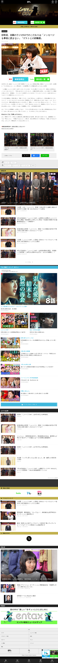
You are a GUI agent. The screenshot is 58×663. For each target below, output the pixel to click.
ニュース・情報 (33, 632)
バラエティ (13, 162)
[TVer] (20, 22)
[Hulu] (38, 22)
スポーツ (3, 639)
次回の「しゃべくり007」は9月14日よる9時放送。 (33, 414)
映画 (31, 636)
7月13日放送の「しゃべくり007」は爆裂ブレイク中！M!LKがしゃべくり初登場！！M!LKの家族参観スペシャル (37, 469)
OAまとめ (4, 31)
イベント (32, 643)
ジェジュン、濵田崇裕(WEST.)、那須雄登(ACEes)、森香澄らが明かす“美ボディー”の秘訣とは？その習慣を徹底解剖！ (37, 437)
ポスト (27, 155)
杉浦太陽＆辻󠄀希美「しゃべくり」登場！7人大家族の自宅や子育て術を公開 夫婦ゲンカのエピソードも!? (37, 426)
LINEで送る (45, 155)
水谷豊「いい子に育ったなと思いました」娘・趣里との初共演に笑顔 (36, 458)
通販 (2, 646)
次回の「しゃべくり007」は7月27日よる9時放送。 (33, 447)
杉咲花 (33, 165)
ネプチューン (8, 165)
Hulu (40, 79)
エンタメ (7, 162)
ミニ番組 (3, 643)
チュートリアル (16, 165)
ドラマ (2, 632)
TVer (18, 79)
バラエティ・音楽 (4, 636)
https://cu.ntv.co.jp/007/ (8, 128)
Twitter (29, 538)
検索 (29, 652)
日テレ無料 (39, 493)
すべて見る (28, 262)
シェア (36, 155)
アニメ (31, 639)
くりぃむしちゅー (26, 165)
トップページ (9, 652)
